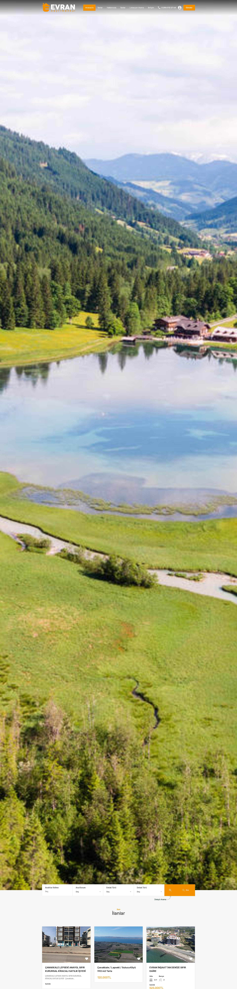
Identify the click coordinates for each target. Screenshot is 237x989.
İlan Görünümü (66, 955)
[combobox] (88, 891)
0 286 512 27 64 (168, 8)
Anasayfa (89, 8)
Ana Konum (81, 888)
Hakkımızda (111, 8)
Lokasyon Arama (137, 8)
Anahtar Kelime (52, 888)
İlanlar (100, 8)
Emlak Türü (111, 888)
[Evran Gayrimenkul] (58, 11)
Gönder (189, 8)
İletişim (151, 8)
